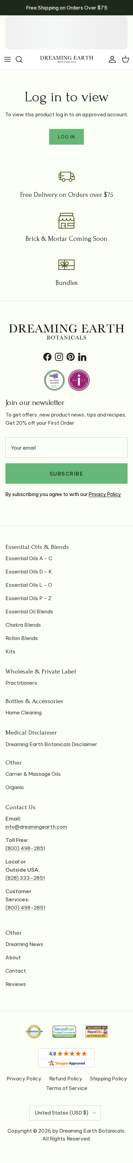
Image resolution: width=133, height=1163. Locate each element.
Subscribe (66, 473)
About (13, 957)
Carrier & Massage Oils (33, 774)
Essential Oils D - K (28, 571)
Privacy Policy (105, 494)
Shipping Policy (108, 1078)
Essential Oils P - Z (28, 598)
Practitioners (21, 683)
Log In (66, 137)
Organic (14, 787)
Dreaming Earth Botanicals (91, 1131)
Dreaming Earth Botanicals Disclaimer (51, 744)
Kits (10, 651)
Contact (15, 971)
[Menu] (7, 59)
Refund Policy (65, 1078)
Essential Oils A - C (28, 558)
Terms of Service (66, 1088)
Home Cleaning (23, 712)
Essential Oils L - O (28, 585)
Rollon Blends (21, 638)
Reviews (15, 984)
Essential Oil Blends (29, 611)
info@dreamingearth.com (36, 827)
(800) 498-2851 (25, 848)
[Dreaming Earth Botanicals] (67, 59)
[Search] (22, 59)
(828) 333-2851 (25, 878)
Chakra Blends (23, 625)
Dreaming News (24, 944)
